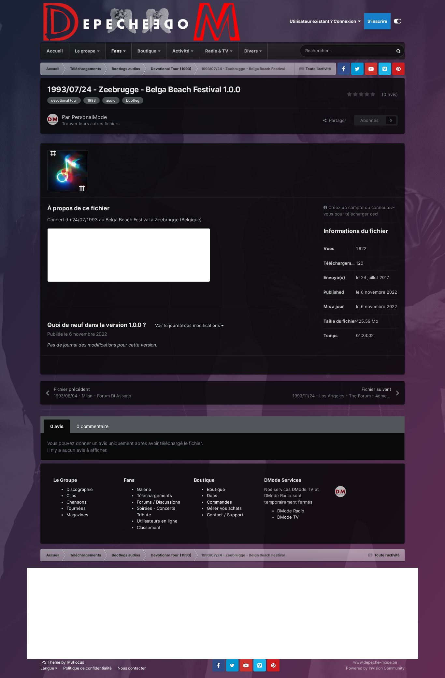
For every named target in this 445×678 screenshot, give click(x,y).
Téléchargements (154, 495)
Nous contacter (132, 668)
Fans (116, 50)
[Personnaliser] (398, 21)
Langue (47, 668)
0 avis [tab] (57, 426)
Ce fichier (375, 50)
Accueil (55, 50)
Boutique (146, 50)
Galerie (144, 489)
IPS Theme (50, 662)
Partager (336, 120)
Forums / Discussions (158, 502)
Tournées (76, 508)
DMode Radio (290, 510)
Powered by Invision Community (375, 668)
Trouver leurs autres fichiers (91, 123)
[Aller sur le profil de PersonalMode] (52, 119)
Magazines (77, 514)
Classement (149, 527)
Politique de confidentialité (87, 668)
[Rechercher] (398, 51)
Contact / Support (225, 514)
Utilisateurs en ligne (157, 520)
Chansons (76, 502)
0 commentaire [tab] (92, 426)
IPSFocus (75, 662)
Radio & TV (217, 50)
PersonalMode (89, 117)
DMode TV (288, 517)
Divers (251, 50)
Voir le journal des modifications (188, 325)
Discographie (79, 489)
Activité (180, 50)
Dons (212, 495)
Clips (71, 495)
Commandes (219, 502)
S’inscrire (377, 21)
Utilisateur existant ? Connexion (324, 21)
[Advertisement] (222, 613)
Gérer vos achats (224, 508)
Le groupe (85, 50)
